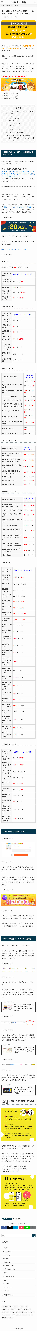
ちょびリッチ (27, 1309)
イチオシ (11, 116)
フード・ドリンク (14, 118)
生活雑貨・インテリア (15, 125)
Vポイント (13, 1309)
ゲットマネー (8, 176)
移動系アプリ (7, 1258)
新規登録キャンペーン (7, 1317)
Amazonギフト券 (6, 1306)
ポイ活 (6, 1248)
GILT (27, 1306)
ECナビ (22, 1306)
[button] (4, 1227)
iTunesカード (5, 1309)
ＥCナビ (18, 171)
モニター (6, 1273)
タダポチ (6, 1291)
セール (12, 1312)
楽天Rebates (5, 174)
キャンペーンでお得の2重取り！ (16, 133)
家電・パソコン (13, 121)
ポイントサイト (8, 1218)
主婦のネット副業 (18, 2)
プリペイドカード (9, 1265)
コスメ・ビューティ (14, 123)
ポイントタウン (22, 174)
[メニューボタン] (2, 2)
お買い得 (20, 1309)
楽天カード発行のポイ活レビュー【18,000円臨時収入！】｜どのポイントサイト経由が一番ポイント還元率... (24, 1050)
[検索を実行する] (34, 1236)
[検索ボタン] (35, 2)
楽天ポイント (7, 1262)
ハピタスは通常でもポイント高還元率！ (19, 135)
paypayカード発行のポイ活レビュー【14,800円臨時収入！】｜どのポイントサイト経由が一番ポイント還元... (24, 1090)
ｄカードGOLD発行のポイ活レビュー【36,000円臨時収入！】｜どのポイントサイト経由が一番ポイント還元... (24, 1007)
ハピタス (4, 171)
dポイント (15, 1306)
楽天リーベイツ (8, 1287)
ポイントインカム (28, 171)
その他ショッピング (14, 130)
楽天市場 (6, 1284)
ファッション (12, 127)
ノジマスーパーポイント (22, 1312)
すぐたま (17, 176)
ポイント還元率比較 (9, 1269)
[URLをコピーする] (33, 1227)
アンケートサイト (9, 1276)
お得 (5, 1280)
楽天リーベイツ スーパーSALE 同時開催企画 (17, 207)
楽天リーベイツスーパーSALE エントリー (15, 249)
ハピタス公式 (14, 1171)
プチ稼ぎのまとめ (9, 1295)
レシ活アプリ (7, 1255)
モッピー (11, 171)
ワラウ (13, 174)
